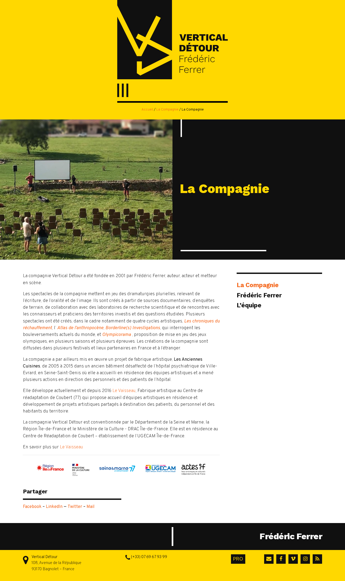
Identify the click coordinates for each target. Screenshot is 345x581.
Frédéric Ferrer (259, 295)
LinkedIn (54, 507)
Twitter (75, 507)
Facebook (32, 507)
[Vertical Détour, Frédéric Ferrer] (172, 40)
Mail (91, 507)
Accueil (147, 110)
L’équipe (249, 305)
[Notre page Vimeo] (292, 559)
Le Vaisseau (124, 391)
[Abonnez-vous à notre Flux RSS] (316, 559)
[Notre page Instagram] (304, 559)
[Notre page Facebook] (280, 559)
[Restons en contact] (268, 559)
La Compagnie (167, 110)
